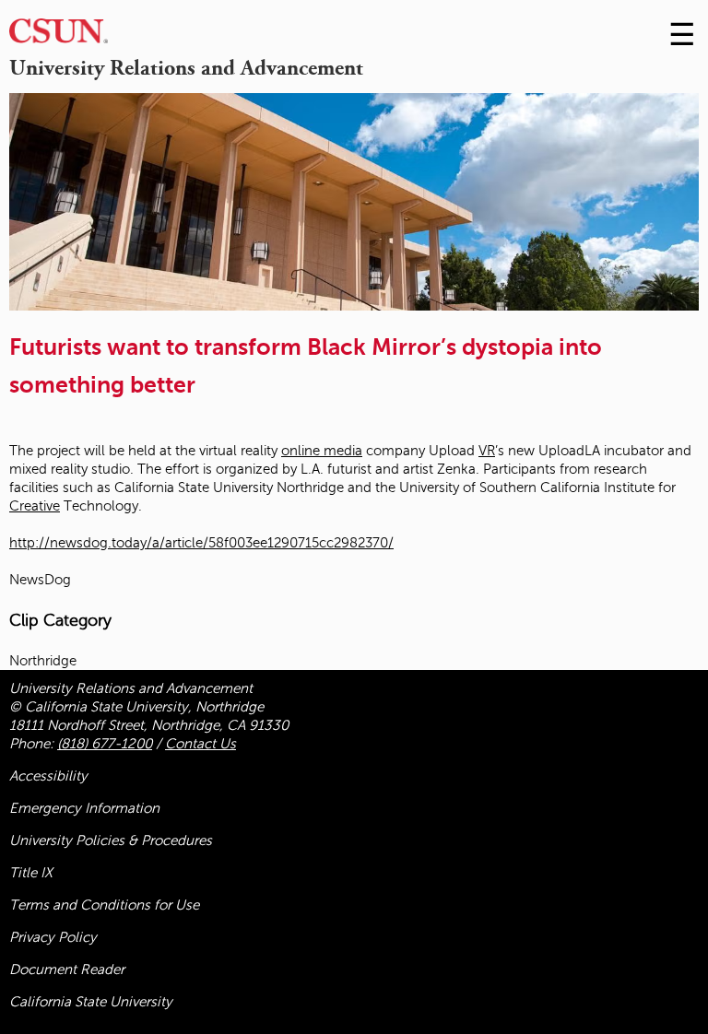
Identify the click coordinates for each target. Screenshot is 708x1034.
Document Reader (66, 969)
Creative (34, 506)
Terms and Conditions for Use (104, 905)
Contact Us (200, 743)
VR (486, 450)
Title (31, 872)
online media (321, 450)
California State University (90, 1001)
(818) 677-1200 (104, 743)
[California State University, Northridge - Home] (58, 35)
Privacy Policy (53, 937)
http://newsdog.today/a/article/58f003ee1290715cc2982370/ (201, 542)
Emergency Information (84, 808)
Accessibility (48, 776)
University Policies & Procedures (110, 840)
